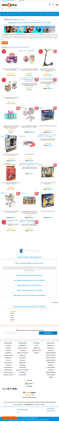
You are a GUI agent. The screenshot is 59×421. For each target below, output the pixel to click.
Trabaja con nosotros (8, 359)
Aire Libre (19, 14)
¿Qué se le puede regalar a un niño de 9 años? (29, 263)
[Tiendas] (49, 5)
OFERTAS (55, 14)
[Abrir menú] (2, 9)
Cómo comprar (8, 362)
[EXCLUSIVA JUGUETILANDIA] (29, 58)
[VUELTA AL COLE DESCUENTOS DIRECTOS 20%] (10, 87)
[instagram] (3, 388)
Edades (41, 14)
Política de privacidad (22, 356)
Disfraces (11, 14)
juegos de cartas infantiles (35, 38)
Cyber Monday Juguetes (51, 368)
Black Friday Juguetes (50, 363)
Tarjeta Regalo (51, 375)
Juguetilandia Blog (51, 353)
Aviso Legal (22, 367)
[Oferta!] (29, 115)
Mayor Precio (20, 47)
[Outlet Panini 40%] (10, 172)
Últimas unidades (51, 372)
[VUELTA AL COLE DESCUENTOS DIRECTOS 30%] (10, 58)
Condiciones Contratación (22, 373)
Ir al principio (54, 302)
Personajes (26, 14)
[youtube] (16, 388)
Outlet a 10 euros (51, 355)
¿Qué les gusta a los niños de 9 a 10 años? (29, 275)
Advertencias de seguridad (22, 349)
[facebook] (8, 388)
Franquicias (22, 365)
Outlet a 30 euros (51, 360)
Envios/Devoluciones (22, 370)
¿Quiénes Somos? (8, 375)
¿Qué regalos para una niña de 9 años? (29, 285)
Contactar (8, 348)
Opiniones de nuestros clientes (8, 371)
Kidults (33, 14)
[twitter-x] (11, 388)
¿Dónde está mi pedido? (36, 351)
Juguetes (4, 14)
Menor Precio (12, 47)
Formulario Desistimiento (8, 366)
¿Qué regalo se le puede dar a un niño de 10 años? (29, 280)
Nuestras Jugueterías (22, 361)
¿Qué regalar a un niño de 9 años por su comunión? (30, 295)
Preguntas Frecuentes (8, 351)
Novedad (26, 47)
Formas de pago (8, 355)
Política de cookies (22, 353)
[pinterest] (13, 388)
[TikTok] (6, 388)
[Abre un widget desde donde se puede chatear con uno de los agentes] (9, 418)
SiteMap (51, 377)
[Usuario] (53, 5)
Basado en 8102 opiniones (12, 316)
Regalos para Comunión (50, 349)
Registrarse (36, 348)
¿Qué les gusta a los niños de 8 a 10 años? (29, 290)
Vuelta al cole (51, 345)
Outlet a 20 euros (51, 358)
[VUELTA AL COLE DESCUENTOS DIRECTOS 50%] (47, 58)
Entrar (36, 345)
